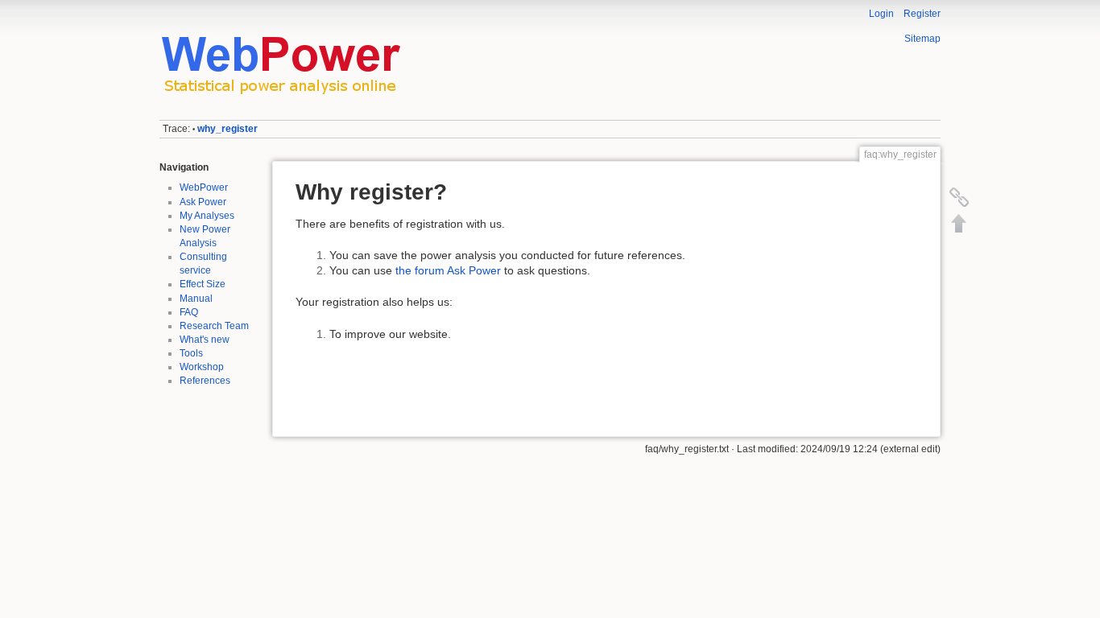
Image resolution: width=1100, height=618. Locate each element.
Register (922, 13)
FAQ (189, 312)
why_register (227, 128)
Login (881, 13)
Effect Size (202, 284)
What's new (205, 339)
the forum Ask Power (448, 270)
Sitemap (922, 38)
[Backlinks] (959, 197)
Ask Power (203, 202)
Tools (191, 353)
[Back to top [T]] (959, 223)
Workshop (202, 367)
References (205, 380)
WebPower (204, 187)
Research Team (214, 326)
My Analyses (207, 215)
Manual (196, 298)
